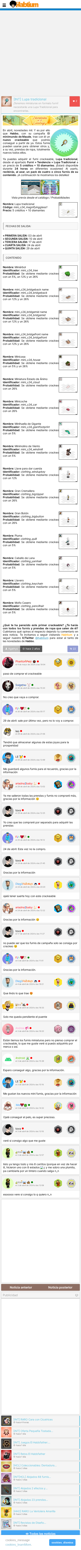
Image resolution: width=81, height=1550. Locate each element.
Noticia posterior (60, 1287)
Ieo (17, 731)
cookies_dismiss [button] (62, 1542)
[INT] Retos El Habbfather (29, 1453)
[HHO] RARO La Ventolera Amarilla (34, 1511)
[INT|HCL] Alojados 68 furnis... (32, 1476)
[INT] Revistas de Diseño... (29, 1522)
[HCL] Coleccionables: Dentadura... (35, 1465)
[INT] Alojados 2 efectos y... (30, 1488)
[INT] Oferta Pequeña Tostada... (33, 1430)
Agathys (13, 648)
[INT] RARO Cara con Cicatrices (33, 1419)
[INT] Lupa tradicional (30, 99)
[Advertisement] (40, 52)
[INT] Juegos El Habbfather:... (31, 1442)
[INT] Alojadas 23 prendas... (30, 1499)
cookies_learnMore (18, 1544)
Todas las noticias (42, 1534)
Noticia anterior (21, 1287)
